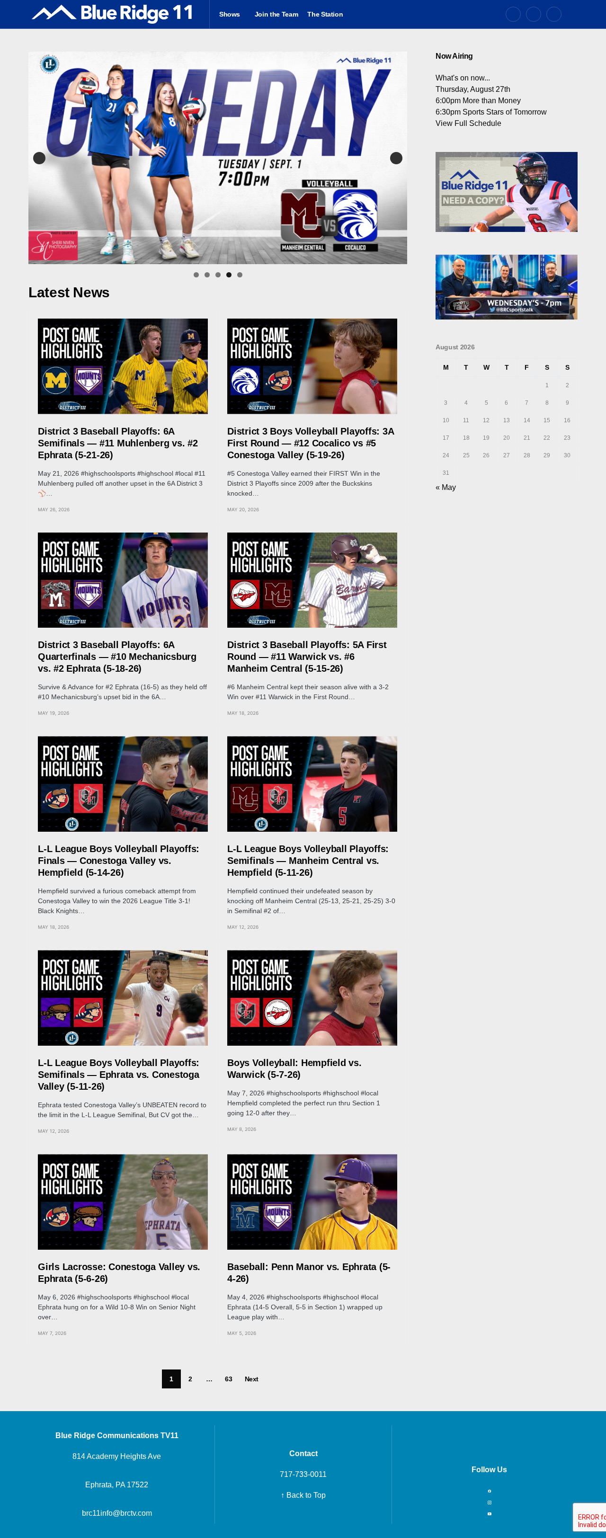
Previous (39, 158)
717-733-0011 (303, 1474)
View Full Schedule (468, 123)
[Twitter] (533, 14)
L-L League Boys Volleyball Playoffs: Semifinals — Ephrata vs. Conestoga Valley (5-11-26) (118, 1075)
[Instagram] (553, 14)
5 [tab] (239, 274)
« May (446, 487)
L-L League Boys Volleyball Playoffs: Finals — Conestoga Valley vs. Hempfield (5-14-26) (118, 861)
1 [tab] (196, 274)
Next (396, 158)
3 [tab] (218, 274)
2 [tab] (207, 274)
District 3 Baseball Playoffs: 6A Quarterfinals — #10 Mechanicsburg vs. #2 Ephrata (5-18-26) (117, 657)
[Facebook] (513, 14)
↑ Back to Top (303, 1495)
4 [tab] (229, 274)
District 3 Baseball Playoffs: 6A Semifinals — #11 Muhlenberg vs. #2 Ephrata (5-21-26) (118, 443)
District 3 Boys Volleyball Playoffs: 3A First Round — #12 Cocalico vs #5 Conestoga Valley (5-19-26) (310, 443)
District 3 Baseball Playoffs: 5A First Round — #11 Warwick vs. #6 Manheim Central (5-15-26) (307, 657)
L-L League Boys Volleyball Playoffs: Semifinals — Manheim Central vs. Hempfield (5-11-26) (308, 861)
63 (228, 1379)
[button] (574, 14)
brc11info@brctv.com (117, 1513)
